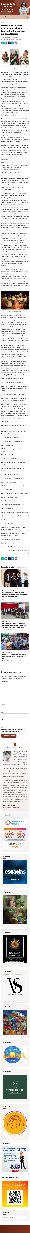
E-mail (3, 712)
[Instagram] (5, 9)
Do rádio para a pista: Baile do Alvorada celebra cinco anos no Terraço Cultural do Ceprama (14, 625)
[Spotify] (12, 9)
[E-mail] (10, 9)
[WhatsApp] (2, 43)
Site (2, 720)
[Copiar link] (16, 43)
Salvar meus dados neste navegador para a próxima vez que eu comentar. (14, 730)
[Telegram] (12, 43)
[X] (9, 43)
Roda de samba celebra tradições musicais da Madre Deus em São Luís (14, 656)
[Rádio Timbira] (15, 9)
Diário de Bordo (8, 4)
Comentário (5, 681)
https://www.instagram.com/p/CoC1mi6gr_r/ (15, 516)
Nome (3, 704)
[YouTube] (7, 9)
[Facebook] (2, 9)
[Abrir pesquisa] (27, 17)
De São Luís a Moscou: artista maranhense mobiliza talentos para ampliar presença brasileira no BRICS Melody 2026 (14, 593)
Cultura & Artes (6, 22)
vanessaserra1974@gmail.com (12, 807)
